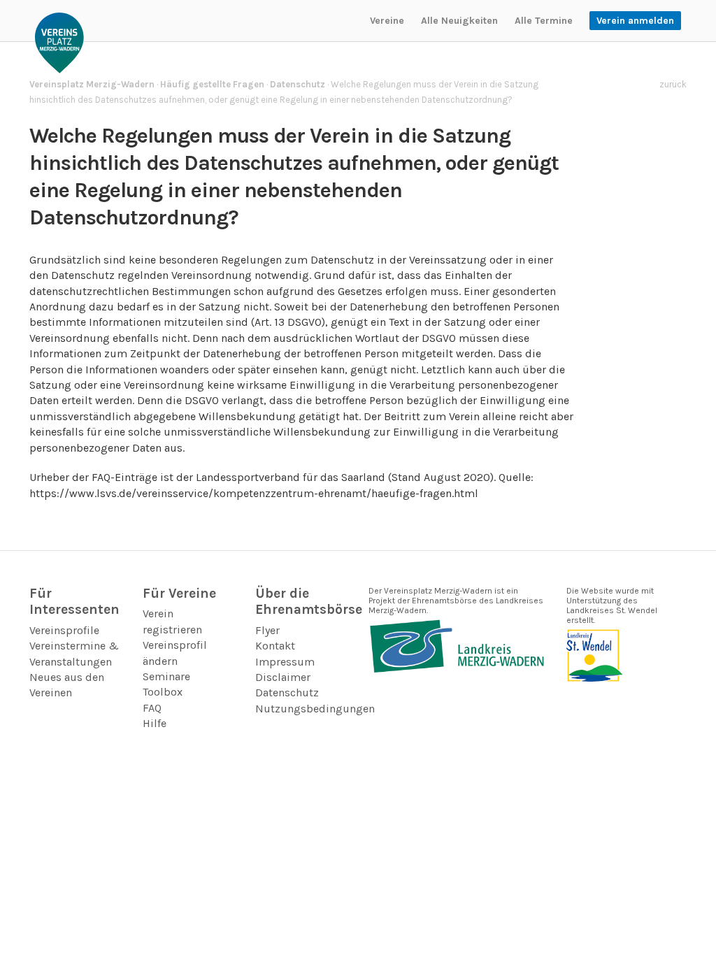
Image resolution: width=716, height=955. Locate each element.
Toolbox (162, 691)
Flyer (267, 630)
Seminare (166, 676)
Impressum (285, 661)
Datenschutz (287, 692)
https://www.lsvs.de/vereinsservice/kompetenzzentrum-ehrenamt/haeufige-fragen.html (253, 493)
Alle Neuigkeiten (459, 21)
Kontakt (275, 645)
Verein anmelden (635, 21)
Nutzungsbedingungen (315, 708)
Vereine (387, 21)
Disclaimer (282, 677)
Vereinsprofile (64, 630)
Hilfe (154, 723)
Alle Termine (544, 21)
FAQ (152, 708)
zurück (673, 84)
